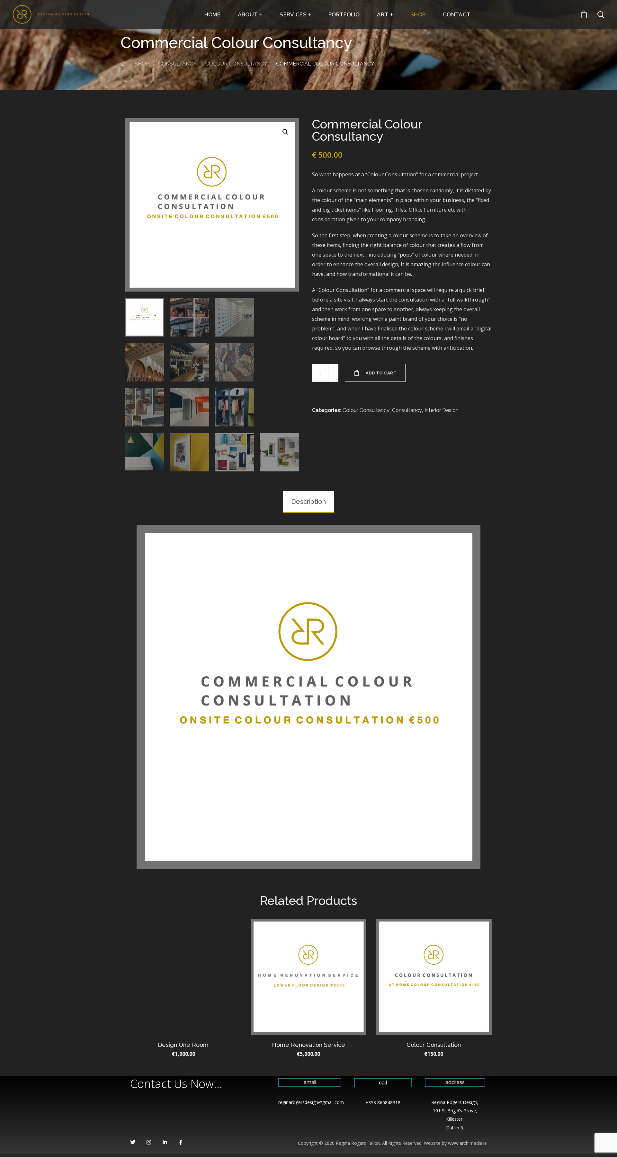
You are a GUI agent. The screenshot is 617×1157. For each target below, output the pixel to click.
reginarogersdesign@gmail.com (311, 1102)
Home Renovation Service (308, 1044)
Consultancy (177, 64)
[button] (285, 132)
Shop (142, 64)
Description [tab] (308, 501)
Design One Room (183, 1044)
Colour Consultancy (236, 64)
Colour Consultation (434, 1044)
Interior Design (442, 410)
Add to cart (381, 373)
